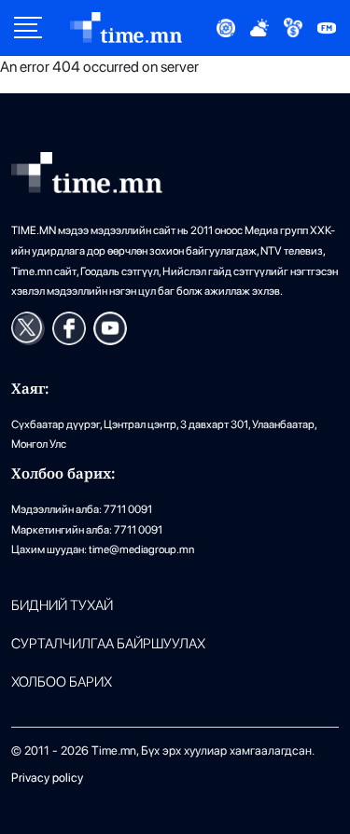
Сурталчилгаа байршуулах (108, 644)
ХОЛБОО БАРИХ (61, 682)
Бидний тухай (62, 606)
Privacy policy (47, 778)
